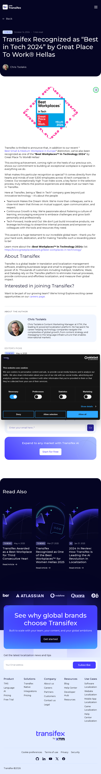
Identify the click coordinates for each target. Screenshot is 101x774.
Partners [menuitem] (48, 692)
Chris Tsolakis (18, 67)
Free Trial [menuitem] (9, 699)
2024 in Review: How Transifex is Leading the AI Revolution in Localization (81, 555)
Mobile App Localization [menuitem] (90, 700)
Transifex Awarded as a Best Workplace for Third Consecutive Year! (17, 553)
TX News (7, 32)
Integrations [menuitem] (30, 691)
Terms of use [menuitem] (51, 752)
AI (71, 543)
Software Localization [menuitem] (90, 685)
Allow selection (51, 414)
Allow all (82, 414)
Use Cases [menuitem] (90, 679)
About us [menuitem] (49, 683)
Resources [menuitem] (70, 679)
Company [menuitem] (50, 679)
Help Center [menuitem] (70, 688)
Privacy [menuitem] (64, 752)
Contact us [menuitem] (49, 700)
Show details (87, 406)
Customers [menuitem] (49, 696)
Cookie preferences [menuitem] (31, 752)
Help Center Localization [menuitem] (90, 717)
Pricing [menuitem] (7, 695)
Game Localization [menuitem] (90, 708)
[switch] (38, 397)
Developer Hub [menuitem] (69, 694)
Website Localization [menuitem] (90, 693)
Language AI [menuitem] (9, 689)
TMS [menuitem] (6, 683)
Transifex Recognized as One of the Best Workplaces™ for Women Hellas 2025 (50, 555)
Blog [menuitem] (66, 683)
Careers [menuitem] (48, 688)
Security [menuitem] (75, 752)
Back (9, 19)
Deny (18, 414)
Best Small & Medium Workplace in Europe (30, 151)
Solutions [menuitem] (29, 679)
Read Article (8, 564)
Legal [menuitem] (47, 704)
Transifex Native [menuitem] (28, 685)
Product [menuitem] (9, 679)
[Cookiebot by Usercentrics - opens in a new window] (86, 358)
